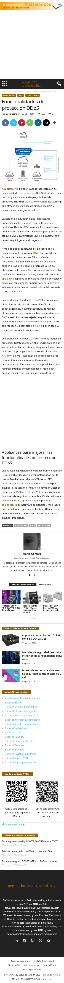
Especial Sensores (14, 745)
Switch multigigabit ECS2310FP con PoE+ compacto (29, 861)
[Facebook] (5, 122)
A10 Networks (16, 91)
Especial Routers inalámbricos (20, 741)
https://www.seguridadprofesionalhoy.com (32, 558)
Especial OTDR (13, 732)
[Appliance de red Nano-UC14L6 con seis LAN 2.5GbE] (11, 640)
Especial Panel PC (14, 737)
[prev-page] (30, 618)
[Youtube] (48, 941)
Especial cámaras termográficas (21, 707)
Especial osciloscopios (17, 728)
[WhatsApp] (29, 122)
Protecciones (32, 95)
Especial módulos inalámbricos (21, 724)
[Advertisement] (32, 45)
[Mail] (24, 941)
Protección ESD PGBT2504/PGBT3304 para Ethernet (11, 607)
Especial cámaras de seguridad (21, 711)
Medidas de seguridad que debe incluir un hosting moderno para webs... (42, 656)
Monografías (14, 965)
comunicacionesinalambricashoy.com (22, 911)
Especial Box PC (14, 702)
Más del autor (45, 584)
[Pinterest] (21, 122)
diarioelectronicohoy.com (25, 915)
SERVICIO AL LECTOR (44, 961)
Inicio (4, 91)
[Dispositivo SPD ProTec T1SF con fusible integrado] (52, 597)
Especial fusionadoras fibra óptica (22, 719)
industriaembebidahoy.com (16, 926)
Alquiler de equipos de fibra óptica (22, 698)
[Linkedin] (38, 122)
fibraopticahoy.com (46, 919)
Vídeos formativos (32, 965)
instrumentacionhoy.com (25, 930)
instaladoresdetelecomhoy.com (20, 835)
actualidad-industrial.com (17, 907)
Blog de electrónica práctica (21, 919)
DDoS (20, 95)
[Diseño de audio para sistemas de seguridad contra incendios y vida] (11, 675)
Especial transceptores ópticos (21, 762)
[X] (13, 122)
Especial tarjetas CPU (16, 758)
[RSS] (32, 941)
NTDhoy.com (45, 930)
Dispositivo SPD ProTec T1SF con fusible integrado (51, 607)
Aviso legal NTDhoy (32, 969)
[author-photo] (32, 541)
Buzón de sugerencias (20, 961)
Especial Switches (14, 749)
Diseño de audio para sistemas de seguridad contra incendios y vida (41, 674)
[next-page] (34, 618)
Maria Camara (13, 113)
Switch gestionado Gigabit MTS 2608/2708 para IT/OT (30, 841)
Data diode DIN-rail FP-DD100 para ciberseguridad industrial (32, 608)
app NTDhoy (50, 965)
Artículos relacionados (23, 584)
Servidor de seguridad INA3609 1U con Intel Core (27, 851)
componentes (9, 504)
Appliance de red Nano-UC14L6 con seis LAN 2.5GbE (41, 637)
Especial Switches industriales (20, 754)
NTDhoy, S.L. (40, 904)
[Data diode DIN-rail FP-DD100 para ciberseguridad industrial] (32, 597)
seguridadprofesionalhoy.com (22, 934)
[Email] (46, 122)
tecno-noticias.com (47, 934)
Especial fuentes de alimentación (22, 715)
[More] (54, 122)
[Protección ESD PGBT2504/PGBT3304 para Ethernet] (11, 597)
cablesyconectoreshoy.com (45, 907)
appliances (8, 278)
